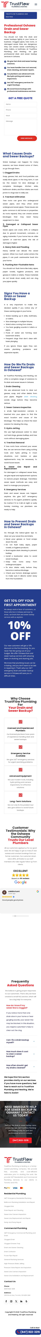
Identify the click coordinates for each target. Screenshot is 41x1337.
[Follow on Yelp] (26, 1301)
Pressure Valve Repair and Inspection (17, 1268)
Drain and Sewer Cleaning (13, 1248)
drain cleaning (30, 396)
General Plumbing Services (14, 1259)
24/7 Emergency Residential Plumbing (17, 1198)
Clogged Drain (9, 1239)
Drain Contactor (10, 1252)
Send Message (26, 138)
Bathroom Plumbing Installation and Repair (19, 1202)
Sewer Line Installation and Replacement (18, 1276)
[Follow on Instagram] (11, 1301)
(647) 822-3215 (9, 1289)
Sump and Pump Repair (12, 1222)
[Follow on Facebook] (6, 1301)
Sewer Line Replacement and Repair (17, 1218)
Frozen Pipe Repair (10, 1256)
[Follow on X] (16, 1301)
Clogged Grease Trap (12, 1243)
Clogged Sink (9, 1206)
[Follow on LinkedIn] (21, 1301)
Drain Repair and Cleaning (13, 1210)
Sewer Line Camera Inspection (15, 1214)
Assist (15, 1092)
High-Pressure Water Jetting (14, 1264)
